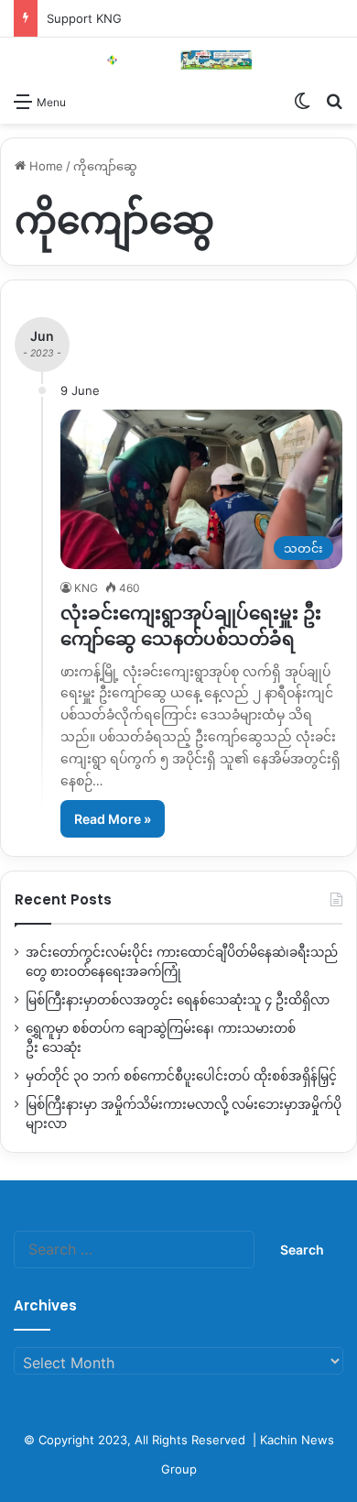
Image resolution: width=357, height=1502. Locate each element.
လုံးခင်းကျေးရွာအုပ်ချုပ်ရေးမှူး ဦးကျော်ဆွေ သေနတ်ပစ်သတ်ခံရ (190, 626)
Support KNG (84, 18)
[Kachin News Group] (178, 60)
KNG (86, 588)
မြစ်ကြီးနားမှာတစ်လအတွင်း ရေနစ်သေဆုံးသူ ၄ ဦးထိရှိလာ (178, 999)
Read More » (112, 819)
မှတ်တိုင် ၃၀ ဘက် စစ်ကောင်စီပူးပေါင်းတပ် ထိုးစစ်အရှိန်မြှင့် (181, 1076)
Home (44, 166)
